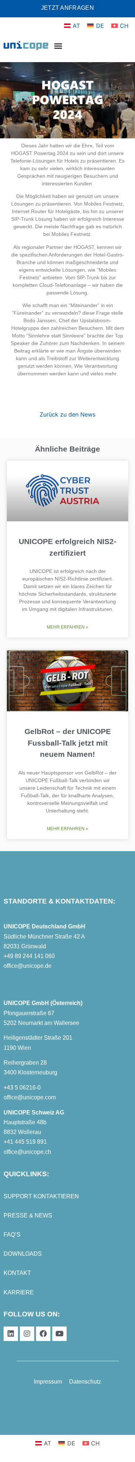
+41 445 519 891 (25, 1142)
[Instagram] (27, 1334)
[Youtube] (59, 1334)
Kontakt (17, 1273)
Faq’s (12, 1235)
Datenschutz (85, 1382)
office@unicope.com (30, 1097)
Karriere (19, 1292)
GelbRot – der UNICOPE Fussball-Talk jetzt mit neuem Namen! (67, 742)
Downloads (23, 1254)
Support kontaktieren (41, 1196)
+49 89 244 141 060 (29, 956)
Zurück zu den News (67, 414)
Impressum (48, 1382)
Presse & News (28, 1215)
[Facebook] (43, 1334)
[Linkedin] (11, 1334)
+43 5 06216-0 (22, 1087)
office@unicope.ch (27, 1152)
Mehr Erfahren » (67, 627)
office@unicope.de (27, 966)
